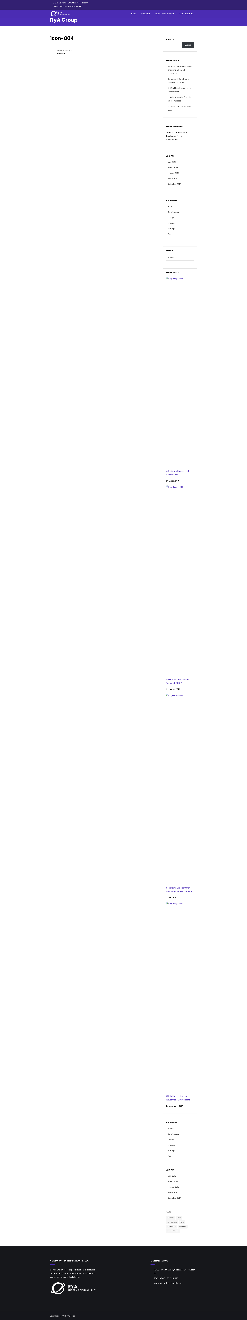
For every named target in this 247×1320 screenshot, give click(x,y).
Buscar (170, 40)
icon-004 (61, 53)
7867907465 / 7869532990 (70, 6)
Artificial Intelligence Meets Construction (176, 136)
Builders (170, 1218)
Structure (182, 1226)
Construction (173, 212)
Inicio (133, 13)
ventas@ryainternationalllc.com (75, 3)
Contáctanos (186, 13)
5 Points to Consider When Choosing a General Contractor (180, 70)
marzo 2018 (173, 167)
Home (179, 1218)
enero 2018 (172, 178)
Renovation (171, 1226)
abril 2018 (172, 162)
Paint (182, 1222)
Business (172, 206)
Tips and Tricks (173, 1231)
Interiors (171, 223)
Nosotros (145, 13)
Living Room (172, 1222)
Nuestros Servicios (164, 13)
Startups (171, 228)
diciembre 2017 (174, 184)
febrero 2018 (173, 173)
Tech (170, 234)
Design (171, 217)
